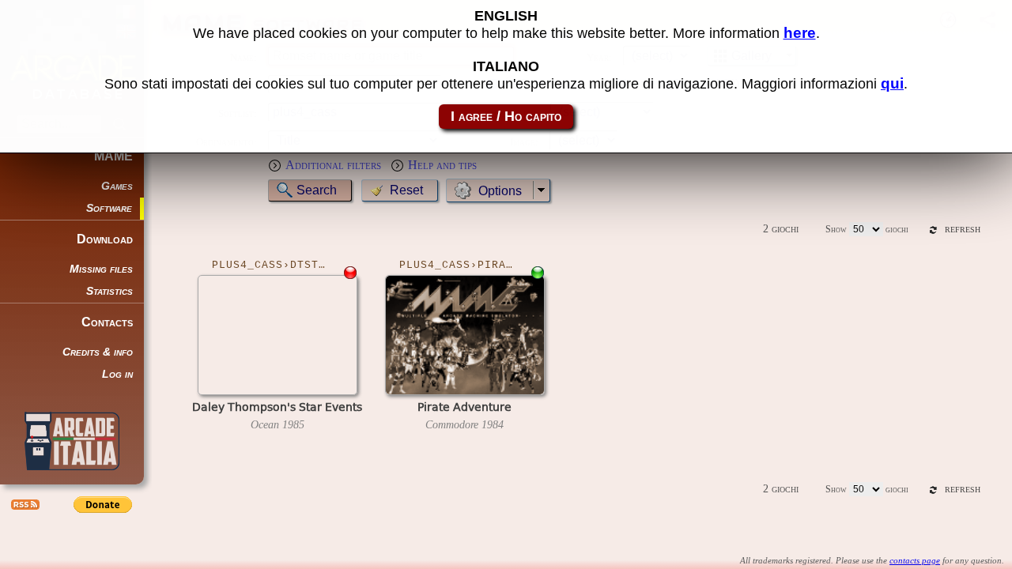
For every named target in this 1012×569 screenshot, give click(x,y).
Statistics (109, 291)
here (800, 32)
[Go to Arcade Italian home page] (72, 441)
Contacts (107, 322)
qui (892, 83)
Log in (117, 374)
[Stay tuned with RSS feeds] (24, 504)
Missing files (101, 269)
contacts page (914, 560)
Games (117, 186)
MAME (113, 156)
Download (105, 239)
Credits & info (97, 352)
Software (109, 208)
